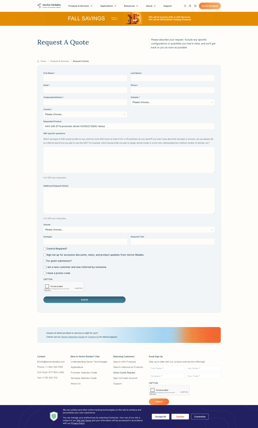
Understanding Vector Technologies (89, 361)
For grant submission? (59, 260)
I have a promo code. (58, 273)
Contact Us (93, 337)
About (149, 6)
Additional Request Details (55, 186)
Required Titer (137, 237)
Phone (134, 85)
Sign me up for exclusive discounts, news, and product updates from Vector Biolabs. (95, 254)
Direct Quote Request (124, 372)
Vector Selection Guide (73, 337)
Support (168, 6)
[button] (185, 6)
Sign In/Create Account (125, 378)
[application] (129, 416)
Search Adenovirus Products (128, 367)
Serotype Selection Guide (84, 378)
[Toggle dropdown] (91, 6)
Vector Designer (210, 6)
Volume (46, 224)
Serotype (47, 237)
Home (43, 61)
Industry (135, 97)
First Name (49, 73)
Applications (106, 6)
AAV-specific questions (54, 133)
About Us (75, 383)
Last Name (136, 73)
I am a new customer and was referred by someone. (76, 267)
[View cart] (195, 6)
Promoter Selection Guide (84, 372)
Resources (129, 6)
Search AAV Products (124, 361)
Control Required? (56, 248)
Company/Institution (53, 97)
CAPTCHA (47, 279)
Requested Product (52, 121)
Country (47, 109)
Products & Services (79, 6)
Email (46, 85)
